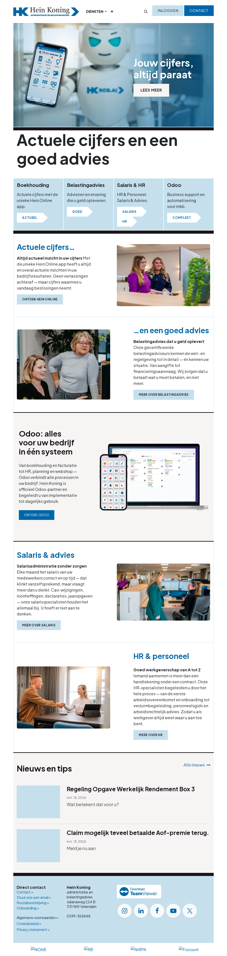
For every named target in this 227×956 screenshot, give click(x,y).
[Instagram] (124, 911)
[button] (146, 11)
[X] (190, 911)
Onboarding (28, 908)
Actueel (29, 217)
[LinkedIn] (141, 911)
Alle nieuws (194, 764)
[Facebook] (157, 911)
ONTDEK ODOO (36, 515)
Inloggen (168, 10)
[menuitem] (96, 11)
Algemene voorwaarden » (37, 917)
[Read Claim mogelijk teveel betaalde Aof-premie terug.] (38, 845)
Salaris (129, 212)
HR (124, 221)
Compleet (181, 217)
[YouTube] (173, 911)
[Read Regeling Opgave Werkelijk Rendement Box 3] (38, 802)
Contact (199, 10)
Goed (77, 212)
